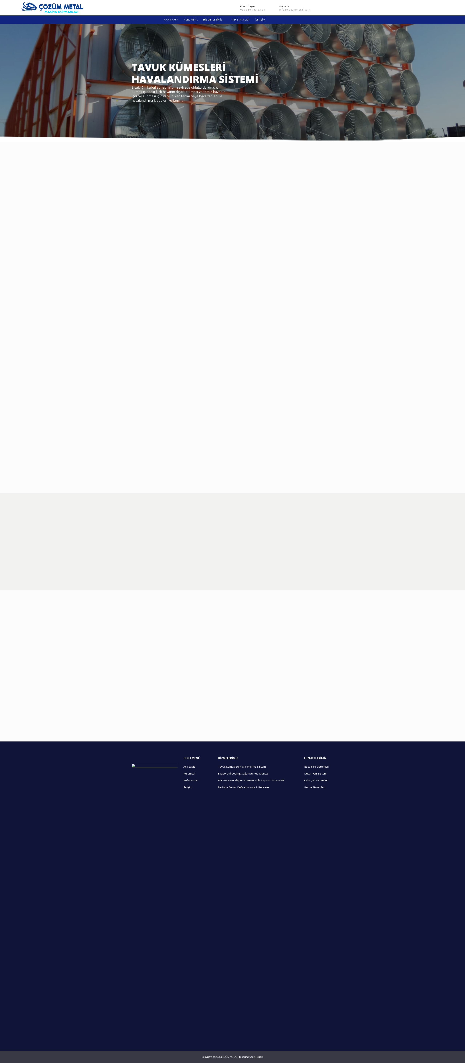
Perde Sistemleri (314, 787)
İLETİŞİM (260, 19)
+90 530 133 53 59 (252, 9)
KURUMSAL (191, 19)
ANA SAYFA (171, 19)
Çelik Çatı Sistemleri (316, 780)
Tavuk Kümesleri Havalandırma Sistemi (242, 766)
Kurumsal (189, 773)
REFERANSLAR (241, 19)
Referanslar (190, 780)
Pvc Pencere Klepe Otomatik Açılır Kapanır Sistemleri (251, 780)
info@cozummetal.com (294, 9)
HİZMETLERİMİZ (213, 19)
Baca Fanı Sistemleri (316, 766)
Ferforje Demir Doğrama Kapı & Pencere (243, 787)
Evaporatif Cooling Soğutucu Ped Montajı (243, 773)
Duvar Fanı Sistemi (315, 773)
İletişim (187, 787)
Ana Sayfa (189, 766)
